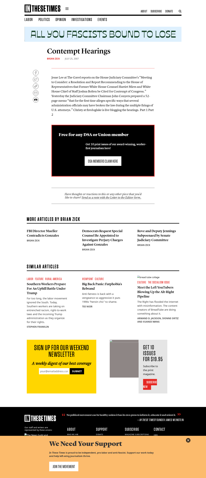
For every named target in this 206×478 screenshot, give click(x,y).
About (144, 11)
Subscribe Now (150, 384)
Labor (29, 19)
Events (102, 19)
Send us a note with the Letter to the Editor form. (111, 197)
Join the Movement (64, 466)
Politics (44, 19)
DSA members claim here (103, 161)
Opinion (60, 19)
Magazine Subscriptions (137, 434)
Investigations (81, 19)
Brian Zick (53, 58)
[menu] (67, 9)
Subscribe (156, 11)
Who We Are (72, 434)
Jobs (156, 435)
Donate (169, 11)
